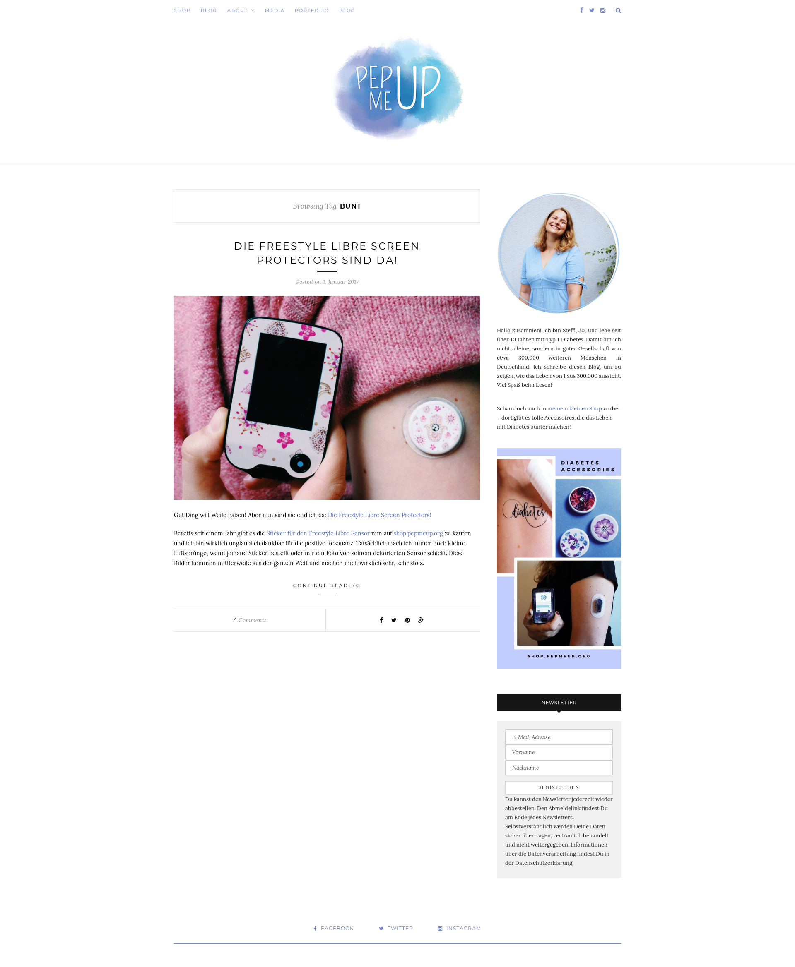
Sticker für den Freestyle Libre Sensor (318, 533)
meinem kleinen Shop (574, 408)
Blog (209, 10)
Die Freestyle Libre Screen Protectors (378, 515)
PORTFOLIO (312, 10)
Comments (250, 620)
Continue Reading (327, 585)
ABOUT (237, 10)
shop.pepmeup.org (418, 533)
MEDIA (275, 10)
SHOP (182, 10)
